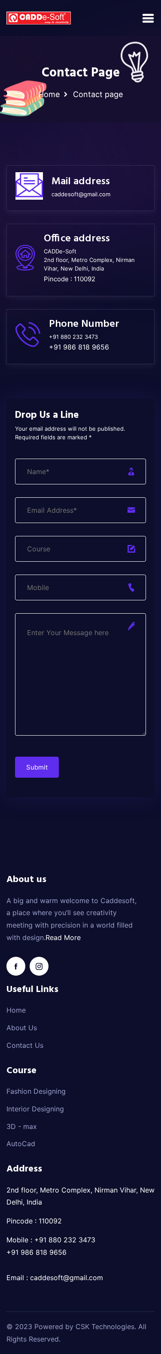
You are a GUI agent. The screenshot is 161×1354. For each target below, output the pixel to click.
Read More (63, 937)
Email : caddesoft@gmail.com (54, 1277)
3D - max (21, 1126)
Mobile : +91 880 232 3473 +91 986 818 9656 (50, 1246)
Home (49, 94)
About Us (21, 1027)
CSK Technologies (105, 1326)
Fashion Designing (36, 1091)
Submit (37, 767)
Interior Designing (35, 1108)
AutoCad (20, 1143)
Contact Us (24, 1045)
